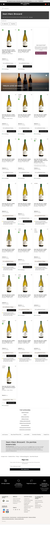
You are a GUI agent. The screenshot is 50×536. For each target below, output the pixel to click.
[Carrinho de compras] (48, 4)
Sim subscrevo (25, 469)
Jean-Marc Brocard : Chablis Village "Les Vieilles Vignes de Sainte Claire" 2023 (40, 160)
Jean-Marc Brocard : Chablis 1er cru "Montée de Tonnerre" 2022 (8, 387)
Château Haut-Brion (25, 416)
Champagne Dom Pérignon (25, 427)
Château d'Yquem (25, 418)
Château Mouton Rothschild (25, 423)
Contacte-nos (26, 498)
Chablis (8, 53)
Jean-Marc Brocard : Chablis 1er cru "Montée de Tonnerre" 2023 (8, 116)
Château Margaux (25, 412)
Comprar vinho (4, 456)
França (17, 456)
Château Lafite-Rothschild (25, 421)
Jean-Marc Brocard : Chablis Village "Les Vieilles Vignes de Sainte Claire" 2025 (8, 51)
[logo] (25, 4)
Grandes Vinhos (11, 456)
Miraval (25, 414)
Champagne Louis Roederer (25, 429)
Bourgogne (4, 53)
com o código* (22, 1)
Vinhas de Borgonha (24, 456)
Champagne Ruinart (25, 425)
